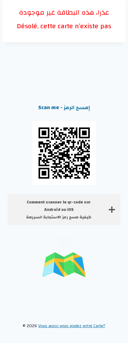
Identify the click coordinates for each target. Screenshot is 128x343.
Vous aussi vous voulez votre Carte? (71, 326)
